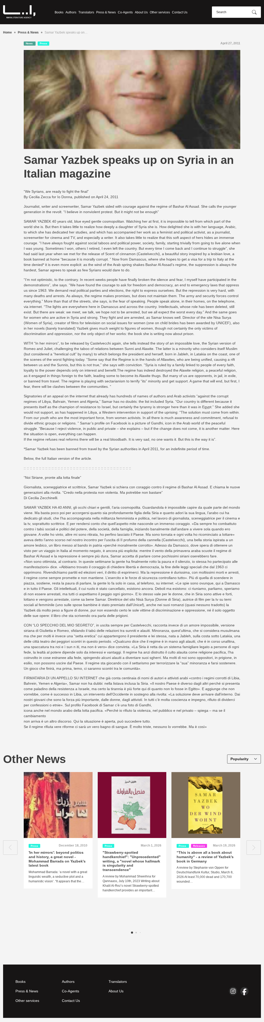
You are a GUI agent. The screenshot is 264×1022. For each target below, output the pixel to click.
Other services (160, 12)
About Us (141, 12)
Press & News (106, 12)
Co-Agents (125, 12)
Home (7, 32)
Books (59, 12)
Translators (86, 12)
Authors (70, 12)
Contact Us (179, 12)
